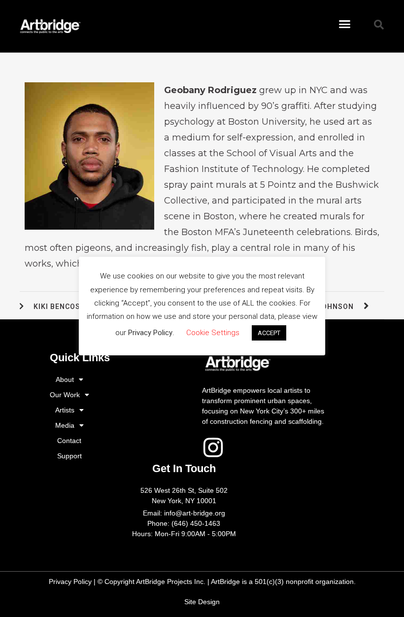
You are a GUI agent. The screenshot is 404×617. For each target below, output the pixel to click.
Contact (69, 441)
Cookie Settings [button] (212, 332)
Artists (64, 410)
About (65, 379)
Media (64, 425)
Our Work (65, 395)
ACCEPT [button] (269, 333)
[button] (345, 24)
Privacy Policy (70, 581)
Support (69, 456)
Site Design (202, 602)
